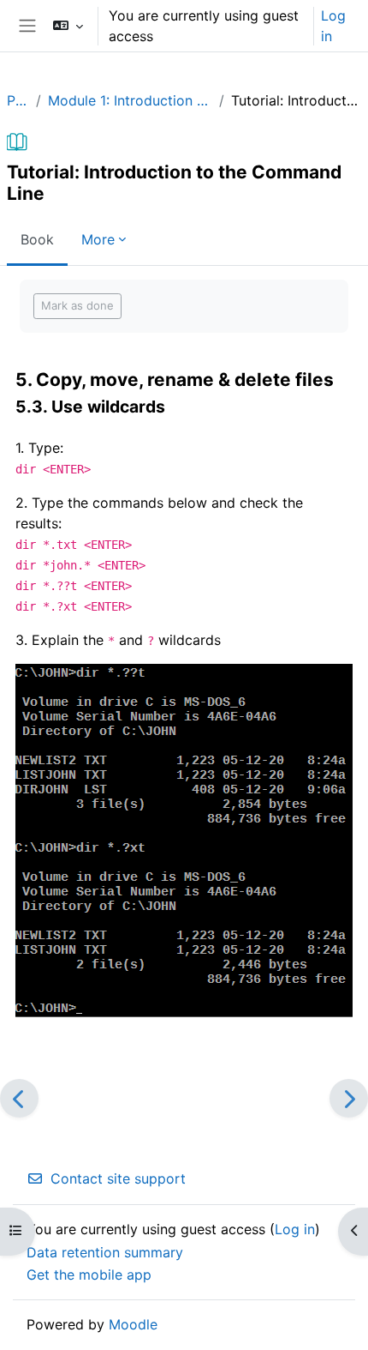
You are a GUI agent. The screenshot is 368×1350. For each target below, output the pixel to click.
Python (18, 100)
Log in (333, 26)
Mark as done (77, 305)
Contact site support (118, 1178)
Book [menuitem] (37, 239)
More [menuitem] (98, 239)
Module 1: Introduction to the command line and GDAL (130, 100)
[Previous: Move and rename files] (19, 1098)
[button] (67, 25)
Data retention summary (105, 1252)
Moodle (133, 1324)
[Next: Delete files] (348, 1098)
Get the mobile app (89, 1274)
